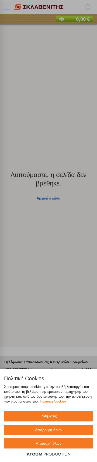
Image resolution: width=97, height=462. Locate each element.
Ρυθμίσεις (48, 416)
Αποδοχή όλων (48, 443)
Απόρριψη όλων (48, 430)
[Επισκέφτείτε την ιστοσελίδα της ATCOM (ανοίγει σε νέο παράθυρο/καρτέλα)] (48, 454)
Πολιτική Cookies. (54, 401)
